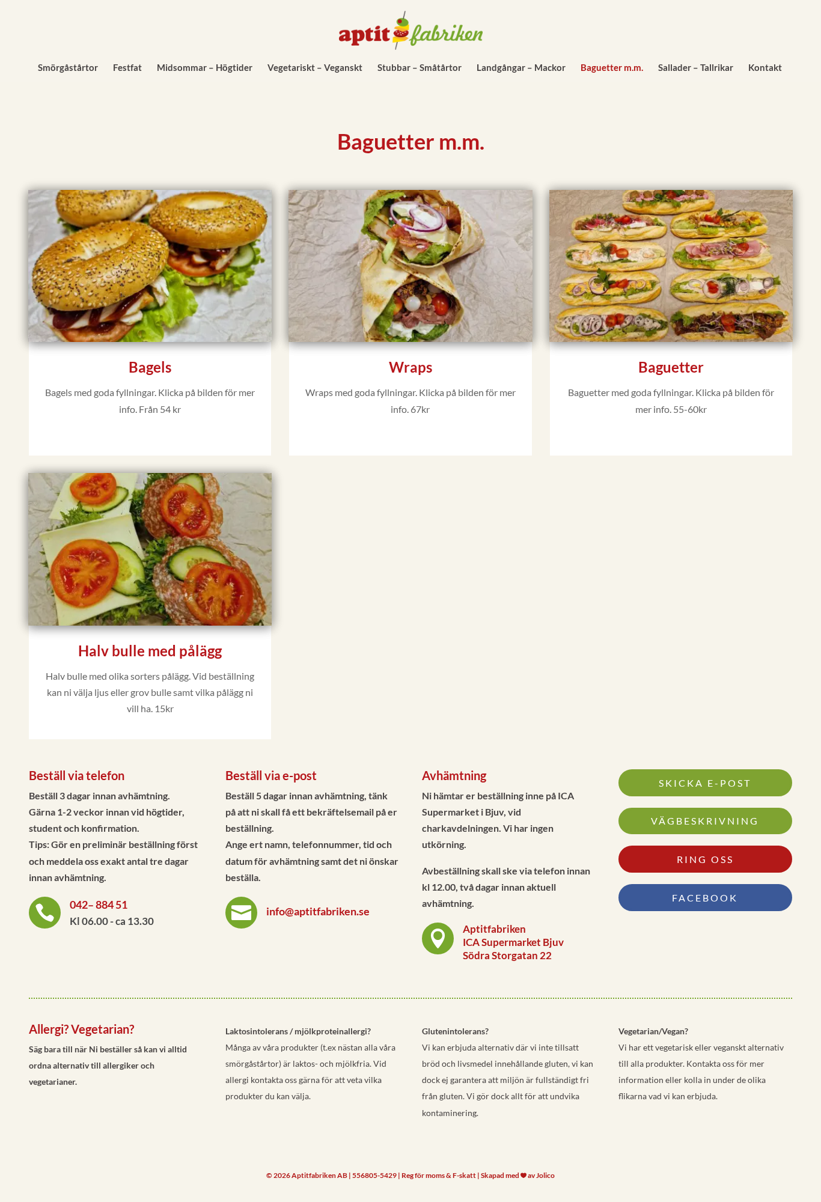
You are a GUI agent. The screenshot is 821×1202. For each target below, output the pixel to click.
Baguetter (671, 367)
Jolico (545, 1175)
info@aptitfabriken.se (318, 911)
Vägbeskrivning (705, 820)
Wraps (410, 367)
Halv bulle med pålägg (150, 650)
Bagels (150, 367)
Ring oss (705, 859)
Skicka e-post (705, 783)
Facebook (705, 897)
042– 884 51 (98, 904)
